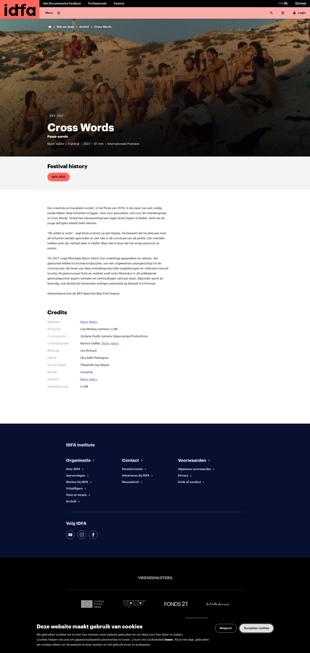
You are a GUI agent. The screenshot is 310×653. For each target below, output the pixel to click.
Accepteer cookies (256, 628)
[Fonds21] (175, 603)
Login (302, 12)
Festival (119, 3)
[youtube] (70, 534)
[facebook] (93, 534)
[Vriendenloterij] (155, 578)
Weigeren (225, 628)
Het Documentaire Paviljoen (62, 3)
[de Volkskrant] (217, 603)
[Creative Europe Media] (92, 604)
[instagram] (82, 534)
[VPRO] (134, 603)
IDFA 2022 (58, 177)
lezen (169, 639)
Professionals (97, 3)
